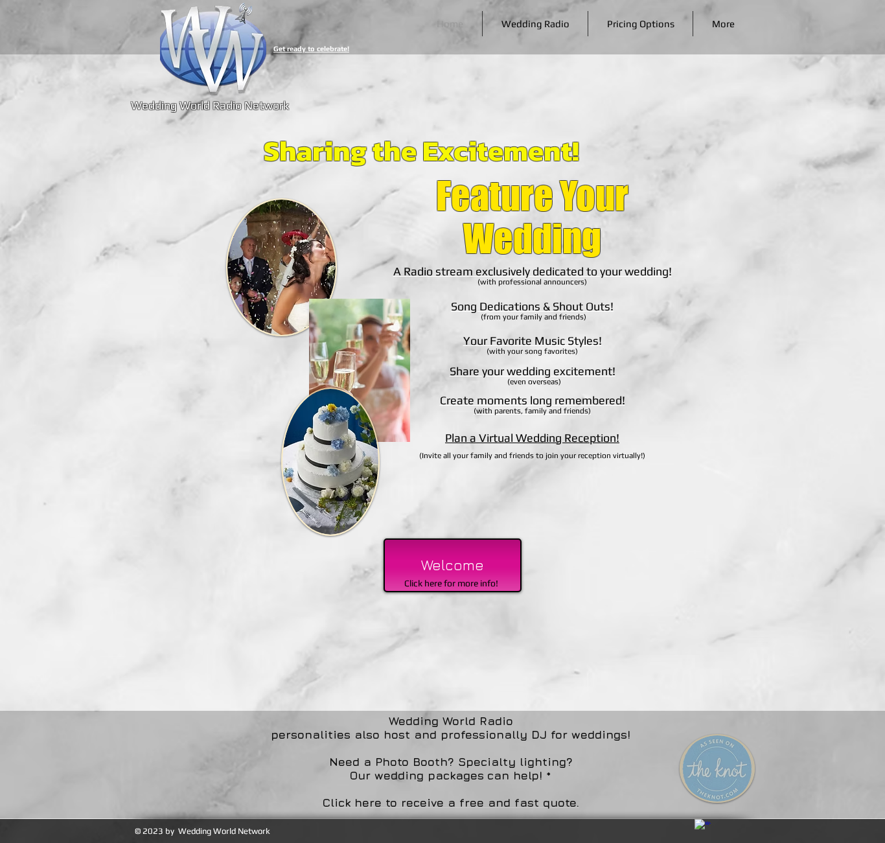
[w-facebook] (703, 827)
